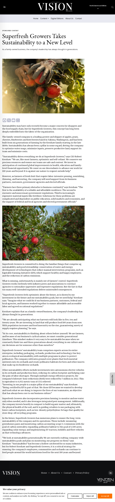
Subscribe (112, 379)
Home (35, 18)
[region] (57, 494)
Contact (78, 18)
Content (43, 18)
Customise (75, 496)
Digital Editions (57, 18)
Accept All (105, 496)
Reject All (90, 496)
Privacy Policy (82, 473)
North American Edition (98, 5)
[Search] (112, 7)
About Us (69, 18)
